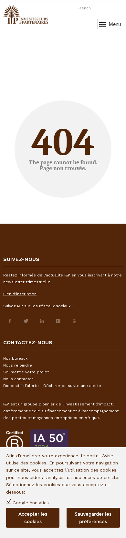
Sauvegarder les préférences (93, 517)
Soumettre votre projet (26, 372)
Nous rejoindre (17, 365)
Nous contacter (18, 379)
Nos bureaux (15, 358)
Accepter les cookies (32, 517)
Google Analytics (31, 502)
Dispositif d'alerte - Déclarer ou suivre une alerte (52, 385)
